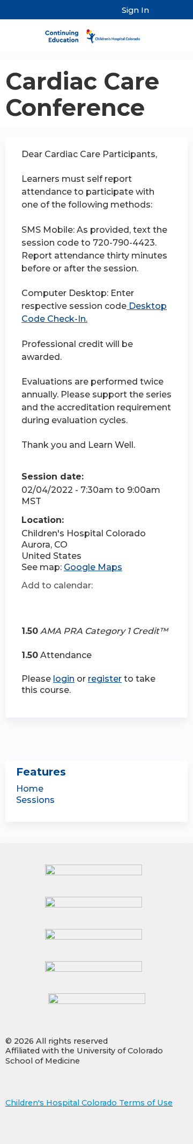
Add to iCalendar (81, 604)
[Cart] (161, 15)
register (105, 679)
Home (29, 789)
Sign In (135, 10)
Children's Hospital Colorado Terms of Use (89, 1103)
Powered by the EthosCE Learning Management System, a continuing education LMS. (150, 1136)
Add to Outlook (106, 605)
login (64, 679)
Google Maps (93, 567)
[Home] (96, 32)
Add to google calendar (32, 605)
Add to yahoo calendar (57, 605)
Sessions (35, 800)
